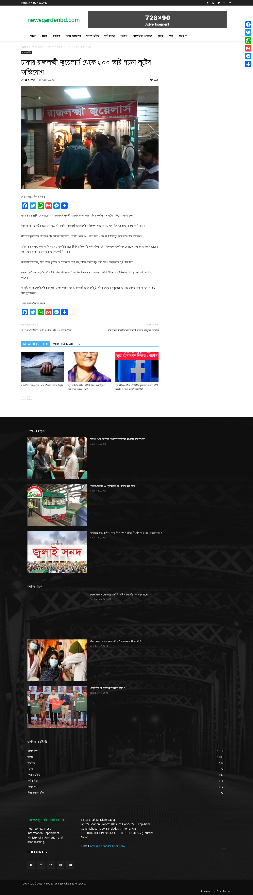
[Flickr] (51, 865)
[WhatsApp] (248, 40)
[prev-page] (23, 397)
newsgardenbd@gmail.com (107, 846)
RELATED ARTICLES (35, 344)
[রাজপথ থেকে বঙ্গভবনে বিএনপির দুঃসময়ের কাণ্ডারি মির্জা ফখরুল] (57, 458)
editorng (30, 79)
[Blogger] (31, 865)
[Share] (248, 64)
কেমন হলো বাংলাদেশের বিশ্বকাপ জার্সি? (107, 688)
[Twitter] (219, 3)
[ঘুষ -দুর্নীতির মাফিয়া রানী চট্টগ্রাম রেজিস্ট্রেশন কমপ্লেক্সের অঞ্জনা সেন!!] (89, 367)
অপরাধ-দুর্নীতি (37, 46)
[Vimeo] (224, 3)
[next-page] (29, 397)
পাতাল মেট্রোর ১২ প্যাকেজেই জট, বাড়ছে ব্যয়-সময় (112, 486)
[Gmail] (248, 48)
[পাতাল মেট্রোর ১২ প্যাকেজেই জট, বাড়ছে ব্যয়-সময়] (57, 505)
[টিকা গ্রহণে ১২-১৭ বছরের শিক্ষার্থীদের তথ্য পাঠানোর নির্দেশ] (57, 660)
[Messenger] (248, 56)
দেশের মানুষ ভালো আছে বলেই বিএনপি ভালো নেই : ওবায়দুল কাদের (119, 594)
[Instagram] (213, 3)
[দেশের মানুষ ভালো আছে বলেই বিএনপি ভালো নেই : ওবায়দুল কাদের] (57, 613)
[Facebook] (208, 3)
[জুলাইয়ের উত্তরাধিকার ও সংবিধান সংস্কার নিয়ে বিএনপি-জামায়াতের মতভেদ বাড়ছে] (57, 551)
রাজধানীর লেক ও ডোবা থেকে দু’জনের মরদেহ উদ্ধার (42, 385)
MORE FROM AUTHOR (66, 344)
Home (24, 46)
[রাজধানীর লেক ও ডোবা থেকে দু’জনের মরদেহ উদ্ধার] (42, 367)
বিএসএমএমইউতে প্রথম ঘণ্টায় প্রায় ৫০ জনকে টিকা (46, 330)
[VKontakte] (70, 865)
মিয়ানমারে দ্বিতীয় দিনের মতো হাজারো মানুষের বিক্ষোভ (133, 330)
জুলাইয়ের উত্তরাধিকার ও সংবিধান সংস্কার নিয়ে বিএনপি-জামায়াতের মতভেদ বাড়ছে (126, 532)
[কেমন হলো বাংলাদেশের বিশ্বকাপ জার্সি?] (57, 707)
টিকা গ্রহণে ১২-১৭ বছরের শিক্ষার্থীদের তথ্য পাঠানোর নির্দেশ (116, 641)
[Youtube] (230, 3)
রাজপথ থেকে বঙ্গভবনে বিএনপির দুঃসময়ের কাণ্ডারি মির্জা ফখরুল (117, 439)
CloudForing (223, 891)
